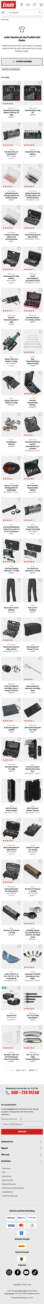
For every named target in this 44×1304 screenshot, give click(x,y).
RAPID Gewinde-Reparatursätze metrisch (32, 488)
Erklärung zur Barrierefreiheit (13, 1188)
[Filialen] (21, 4)
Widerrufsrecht (7, 1180)
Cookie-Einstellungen (10, 1196)
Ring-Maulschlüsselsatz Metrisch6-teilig (32, 361)
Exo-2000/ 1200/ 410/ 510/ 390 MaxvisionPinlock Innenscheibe (11, 1057)
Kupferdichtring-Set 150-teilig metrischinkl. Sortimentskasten (11, 195)
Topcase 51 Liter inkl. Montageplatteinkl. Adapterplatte (11, 488)
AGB (3, 1172)
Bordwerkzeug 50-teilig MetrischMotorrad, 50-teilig (11, 112)
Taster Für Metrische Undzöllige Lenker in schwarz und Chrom (11, 688)
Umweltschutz (7, 1192)
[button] (39, 12)
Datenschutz (7, 1176)
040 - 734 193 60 (25, 1092)
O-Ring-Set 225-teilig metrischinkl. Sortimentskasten (11, 237)
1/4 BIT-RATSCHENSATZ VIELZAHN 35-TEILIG (32, 278)
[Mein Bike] (28, 4)
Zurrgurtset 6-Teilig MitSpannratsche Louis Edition (32, 976)
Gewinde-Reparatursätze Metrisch (32, 403)
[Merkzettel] (34, 4)
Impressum (6, 1168)
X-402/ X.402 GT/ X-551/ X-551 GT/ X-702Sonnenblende (11, 976)
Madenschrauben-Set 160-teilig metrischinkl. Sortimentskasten (33, 195)
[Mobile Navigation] (3, 12)
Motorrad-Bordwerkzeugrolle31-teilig (11, 320)
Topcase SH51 (11, 1015)
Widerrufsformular (9, 1184)
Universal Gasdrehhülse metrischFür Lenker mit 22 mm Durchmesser (11, 529)
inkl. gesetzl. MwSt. (21, 1291)
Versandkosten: (9, 1293)
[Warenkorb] (41, 4)
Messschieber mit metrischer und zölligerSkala (32, 688)
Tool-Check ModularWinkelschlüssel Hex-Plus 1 (32, 769)
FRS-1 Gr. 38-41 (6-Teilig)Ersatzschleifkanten (33, 1057)
